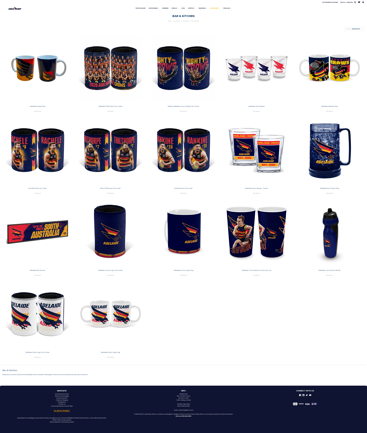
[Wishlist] (359, 2)
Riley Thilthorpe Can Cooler (110, 188)
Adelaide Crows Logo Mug (183, 270)
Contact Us (61, 404)
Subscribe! (62, 410)
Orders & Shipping (62, 400)
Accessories (214, 8)
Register (350, 2)
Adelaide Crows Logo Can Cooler (110, 270)
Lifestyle (191, 8)
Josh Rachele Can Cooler (37, 188)
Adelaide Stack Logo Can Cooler (37, 352)
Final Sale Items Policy (62, 394)
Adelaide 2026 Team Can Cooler (111, 106)
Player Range (153, 8)
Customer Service (61, 398)
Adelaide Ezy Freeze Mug (329, 188)
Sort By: (348, 29)
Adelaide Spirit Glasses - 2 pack (256, 188)
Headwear (202, 8)
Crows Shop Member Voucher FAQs (62, 406)
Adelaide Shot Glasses (256, 106)
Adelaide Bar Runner (37, 270)
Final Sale (226, 8)
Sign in (342, 2)
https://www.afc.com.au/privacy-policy (62, 422)
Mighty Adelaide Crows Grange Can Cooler (183, 106)
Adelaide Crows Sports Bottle (330, 270)
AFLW (183, 8)
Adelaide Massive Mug (329, 106)
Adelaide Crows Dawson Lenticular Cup (256, 270)
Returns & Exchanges (62, 396)
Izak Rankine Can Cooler (183, 188)
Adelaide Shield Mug (37, 106)
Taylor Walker (140, 8)
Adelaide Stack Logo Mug (110, 352)
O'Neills (174, 8)
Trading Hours (62, 402)
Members (165, 8)
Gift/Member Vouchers (330, 2)
